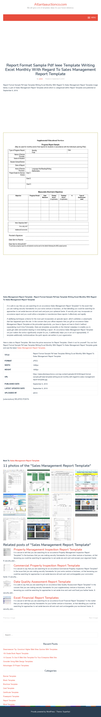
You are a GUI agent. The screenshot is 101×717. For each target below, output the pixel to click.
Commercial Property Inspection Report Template (47, 566)
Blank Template (9, 680)
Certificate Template (10, 692)
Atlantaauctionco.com (50, 4)
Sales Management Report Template (31, 348)
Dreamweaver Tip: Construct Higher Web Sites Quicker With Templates (30, 649)
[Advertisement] (50, 42)
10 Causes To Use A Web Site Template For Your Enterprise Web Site (30, 657)
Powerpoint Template (11, 696)
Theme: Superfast (63, 711)
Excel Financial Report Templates (36, 598)
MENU (93, 17)
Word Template (9, 704)
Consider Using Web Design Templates (18, 661)
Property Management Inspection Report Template (48, 550)
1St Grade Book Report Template (15, 653)
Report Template (9, 700)
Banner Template (9, 676)
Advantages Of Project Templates (16, 665)
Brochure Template (10, 684)
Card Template (8, 688)
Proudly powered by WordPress (43, 711)
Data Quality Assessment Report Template (42, 582)
